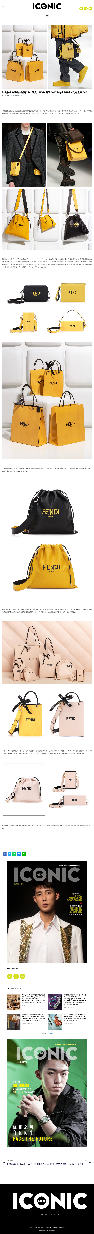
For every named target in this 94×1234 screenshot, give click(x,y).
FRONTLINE (6, 95)
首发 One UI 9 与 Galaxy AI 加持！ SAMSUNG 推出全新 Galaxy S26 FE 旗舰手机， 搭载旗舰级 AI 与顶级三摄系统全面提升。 (75, 1017)
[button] (3, 6)
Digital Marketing (52, 1230)
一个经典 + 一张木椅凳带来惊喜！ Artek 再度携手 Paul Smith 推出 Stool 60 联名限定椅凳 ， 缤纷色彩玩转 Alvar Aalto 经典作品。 (33, 1017)
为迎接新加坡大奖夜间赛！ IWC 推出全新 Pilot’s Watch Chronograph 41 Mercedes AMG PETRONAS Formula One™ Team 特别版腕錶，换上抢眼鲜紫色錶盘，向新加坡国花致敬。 (75, 999)
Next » (52, 1033)
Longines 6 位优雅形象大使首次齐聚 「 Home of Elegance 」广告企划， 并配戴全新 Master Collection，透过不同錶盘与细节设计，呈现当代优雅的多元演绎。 (33, 998)
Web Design (45, 1230)
